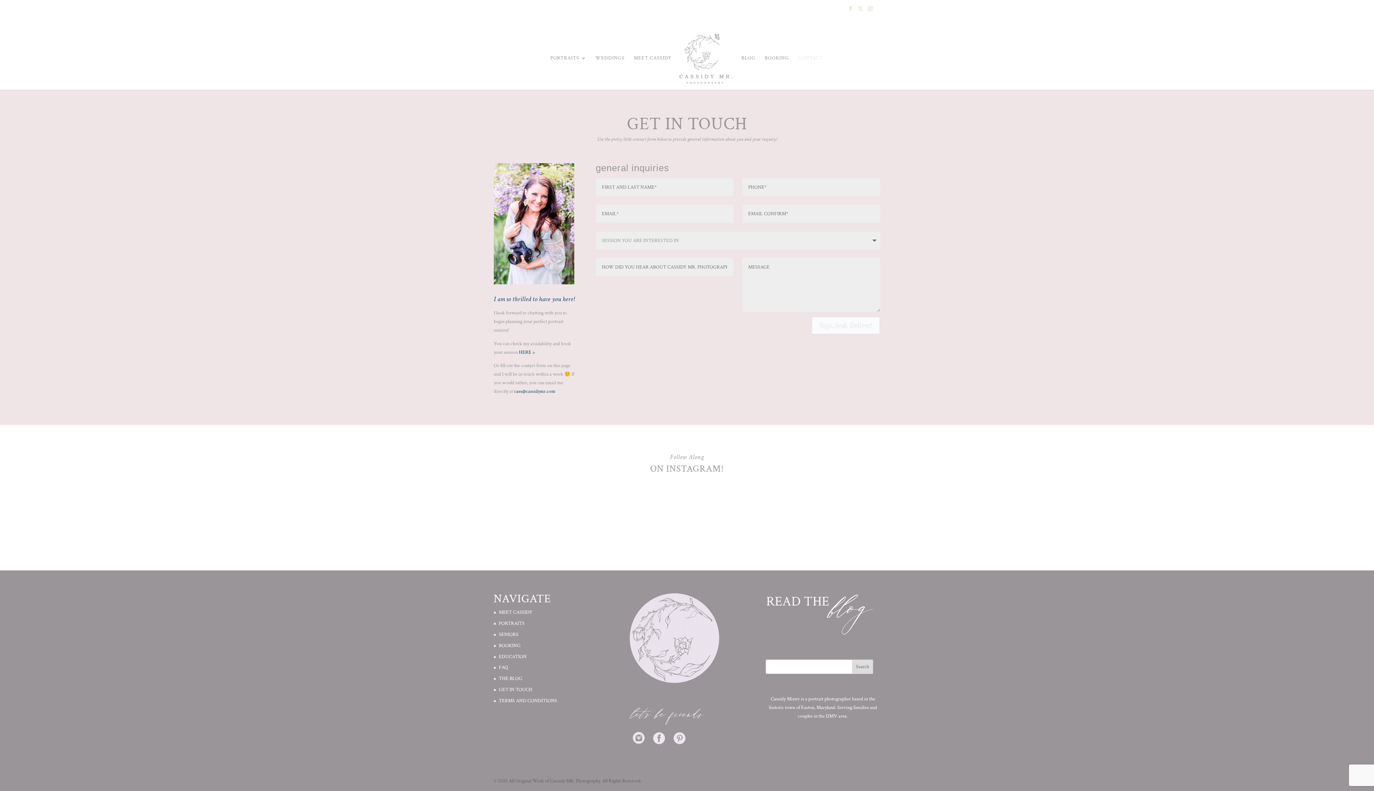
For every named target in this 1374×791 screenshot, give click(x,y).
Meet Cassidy (653, 58)
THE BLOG (510, 678)
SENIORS (508, 634)
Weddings (610, 58)
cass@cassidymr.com (534, 391)
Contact (810, 58)
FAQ (503, 667)
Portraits (564, 58)
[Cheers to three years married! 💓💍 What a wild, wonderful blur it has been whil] (526, 509)
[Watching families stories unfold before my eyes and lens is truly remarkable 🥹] (783, 509)
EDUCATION (513, 656)
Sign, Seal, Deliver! (845, 325)
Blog (748, 58)
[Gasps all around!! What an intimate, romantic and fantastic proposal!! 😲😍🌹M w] (719, 509)
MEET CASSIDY (515, 612)
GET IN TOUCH (515, 689)
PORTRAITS (512, 623)
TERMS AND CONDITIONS (528, 701)
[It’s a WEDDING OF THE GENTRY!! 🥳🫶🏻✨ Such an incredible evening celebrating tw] (654, 509)
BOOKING (777, 58)
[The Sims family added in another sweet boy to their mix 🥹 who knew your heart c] (848, 509)
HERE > (527, 352)
